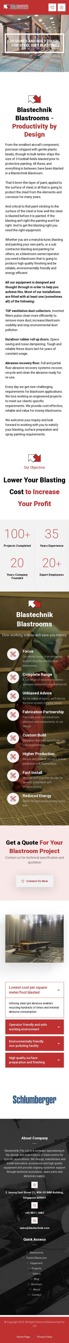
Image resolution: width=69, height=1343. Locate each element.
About (36, 1289)
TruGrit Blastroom (36, 1257)
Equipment (36, 1263)
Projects (36, 1268)
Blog (36, 1279)
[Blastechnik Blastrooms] (16, 7)
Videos (37, 1273)
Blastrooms (36, 1252)
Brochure (36, 1284)
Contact (36, 1294)
